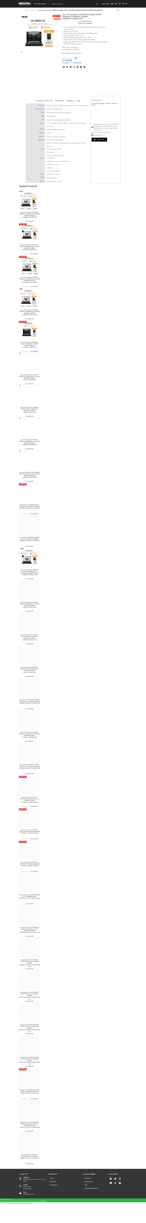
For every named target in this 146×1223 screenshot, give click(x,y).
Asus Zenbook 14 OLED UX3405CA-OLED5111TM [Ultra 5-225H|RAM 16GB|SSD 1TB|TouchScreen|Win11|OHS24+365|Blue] (29, 996)
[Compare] (39, 192)
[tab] (44, 100)
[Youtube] (111, 1183)
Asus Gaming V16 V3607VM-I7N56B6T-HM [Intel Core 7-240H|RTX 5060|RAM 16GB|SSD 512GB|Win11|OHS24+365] (29, 701)
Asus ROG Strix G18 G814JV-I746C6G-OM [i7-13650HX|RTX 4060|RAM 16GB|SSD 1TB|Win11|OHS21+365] (29, 1091)
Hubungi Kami (54, 1185)
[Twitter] (115, 1179)
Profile (51, 1178)
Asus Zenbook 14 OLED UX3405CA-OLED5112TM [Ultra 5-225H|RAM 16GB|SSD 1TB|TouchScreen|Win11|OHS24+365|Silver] (29, 963)
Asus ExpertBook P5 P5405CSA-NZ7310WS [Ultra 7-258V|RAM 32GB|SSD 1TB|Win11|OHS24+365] (29, 1156)
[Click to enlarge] (22, 52)
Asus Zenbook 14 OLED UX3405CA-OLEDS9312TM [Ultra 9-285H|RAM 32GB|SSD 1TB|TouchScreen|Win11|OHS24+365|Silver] (29, 1061)
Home (27, 10)
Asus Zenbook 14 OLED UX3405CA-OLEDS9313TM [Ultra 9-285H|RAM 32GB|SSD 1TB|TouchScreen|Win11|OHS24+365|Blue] (29, 1028)
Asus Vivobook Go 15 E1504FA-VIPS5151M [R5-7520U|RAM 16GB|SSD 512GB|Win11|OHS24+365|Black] (29, 864)
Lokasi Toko (53, 1181)
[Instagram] (120, 1179)
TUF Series (34, 10)
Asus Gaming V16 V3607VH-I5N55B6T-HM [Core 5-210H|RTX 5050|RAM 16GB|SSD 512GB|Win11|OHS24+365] (29, 539)
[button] (64, 67)
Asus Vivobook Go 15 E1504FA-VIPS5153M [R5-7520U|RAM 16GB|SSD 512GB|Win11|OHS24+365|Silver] (29, 831)
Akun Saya (88, 1178)
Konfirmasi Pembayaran (91, 1188)
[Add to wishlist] (39, 200)
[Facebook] (111, 1179)
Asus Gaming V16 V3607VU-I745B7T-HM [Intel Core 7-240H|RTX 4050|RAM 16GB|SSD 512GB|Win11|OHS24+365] (29, 766)
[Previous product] (116, 10)
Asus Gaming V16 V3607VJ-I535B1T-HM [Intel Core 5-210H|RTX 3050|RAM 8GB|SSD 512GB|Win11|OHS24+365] (29, 506)
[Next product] (119, 10)
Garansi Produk (89, 1181)
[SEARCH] (97, 4)
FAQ (86, 1185)
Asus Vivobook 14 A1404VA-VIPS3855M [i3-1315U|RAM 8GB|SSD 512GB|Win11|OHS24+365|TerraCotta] (29, 896)
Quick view (39, 196)
